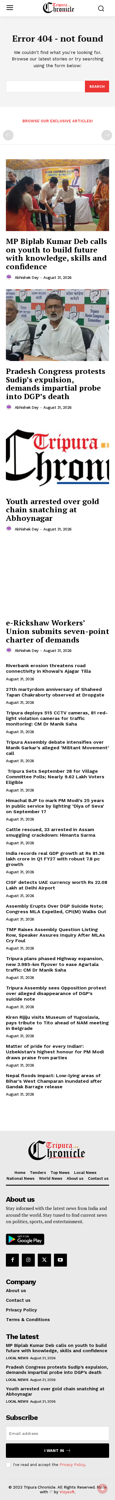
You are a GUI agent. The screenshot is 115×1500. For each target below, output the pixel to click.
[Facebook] (12, 1260)
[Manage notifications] (102, 1488)
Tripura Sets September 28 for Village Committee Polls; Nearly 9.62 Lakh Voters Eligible (55, 776)
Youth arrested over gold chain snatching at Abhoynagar (52, 509)
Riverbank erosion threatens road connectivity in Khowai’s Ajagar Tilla (48, 668)
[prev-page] (8, 135)
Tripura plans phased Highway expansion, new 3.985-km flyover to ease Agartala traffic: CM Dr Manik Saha (55, 964)
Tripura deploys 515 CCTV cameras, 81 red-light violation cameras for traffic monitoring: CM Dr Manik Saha (57, 718)
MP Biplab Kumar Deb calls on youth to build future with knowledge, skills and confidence (56, 253)
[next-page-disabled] (106, 135)
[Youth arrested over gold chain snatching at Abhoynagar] (57, 455)
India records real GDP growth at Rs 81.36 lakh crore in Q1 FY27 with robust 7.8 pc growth (55, 858)
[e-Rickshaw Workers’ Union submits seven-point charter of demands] (57, 577)
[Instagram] (28, 1260)
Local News (17, 1358)
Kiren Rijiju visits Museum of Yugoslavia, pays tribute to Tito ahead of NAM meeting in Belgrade (57, 1022)
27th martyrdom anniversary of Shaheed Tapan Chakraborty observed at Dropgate (55, 692)
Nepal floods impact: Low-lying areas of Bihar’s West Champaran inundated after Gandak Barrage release (54, 1081)
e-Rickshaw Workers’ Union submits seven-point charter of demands (57, 631)
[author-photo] (10, 277)
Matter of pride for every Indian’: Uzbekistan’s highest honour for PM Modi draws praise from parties (55, 1051)
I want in (54, 1450)
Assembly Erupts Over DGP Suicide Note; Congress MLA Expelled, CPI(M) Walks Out (56, 908)
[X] (44, 1260)
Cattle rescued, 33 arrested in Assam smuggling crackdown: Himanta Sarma (50, 832)
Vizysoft (67, 1492)
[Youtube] (60, 1260)
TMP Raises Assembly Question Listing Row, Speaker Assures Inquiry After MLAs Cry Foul (55, 935)
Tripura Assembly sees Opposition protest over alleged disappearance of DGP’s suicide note (56, 993)
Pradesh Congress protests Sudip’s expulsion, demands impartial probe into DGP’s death (55, 383)
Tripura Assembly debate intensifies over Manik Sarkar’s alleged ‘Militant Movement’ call (57, 747)
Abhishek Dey (27, 277)
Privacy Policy (72, 1464)
